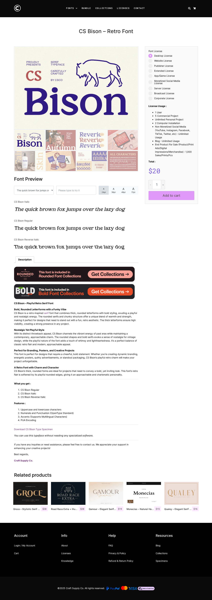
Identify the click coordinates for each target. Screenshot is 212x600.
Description (25, 259)
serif (46, 313)
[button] (77, 8)
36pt (113, 190)
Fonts (70, 8)
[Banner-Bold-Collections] (74, 291)
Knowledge (67, 560)
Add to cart (171, 196)
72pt (133, 190)
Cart (16, 553)
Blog (158, 545)
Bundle (86, 8)
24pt (104, 190)
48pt (123, 190)
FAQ (110, 545)
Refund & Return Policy (120, 560)
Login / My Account (24, 545)
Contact (139, 8)
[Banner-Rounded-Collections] (74, 273)
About (64, 545)
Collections (104, 8)
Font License (155, 51)
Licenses (123, 8)
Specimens (162, 560)
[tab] (25, 259)
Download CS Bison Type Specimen (33, 429)
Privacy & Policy (117, 553)
